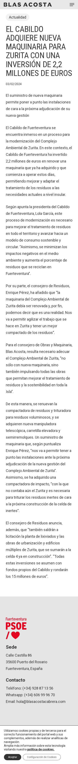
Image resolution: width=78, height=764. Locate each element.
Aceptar (12, 757)
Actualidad (17, 17)
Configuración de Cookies (42, 757)
